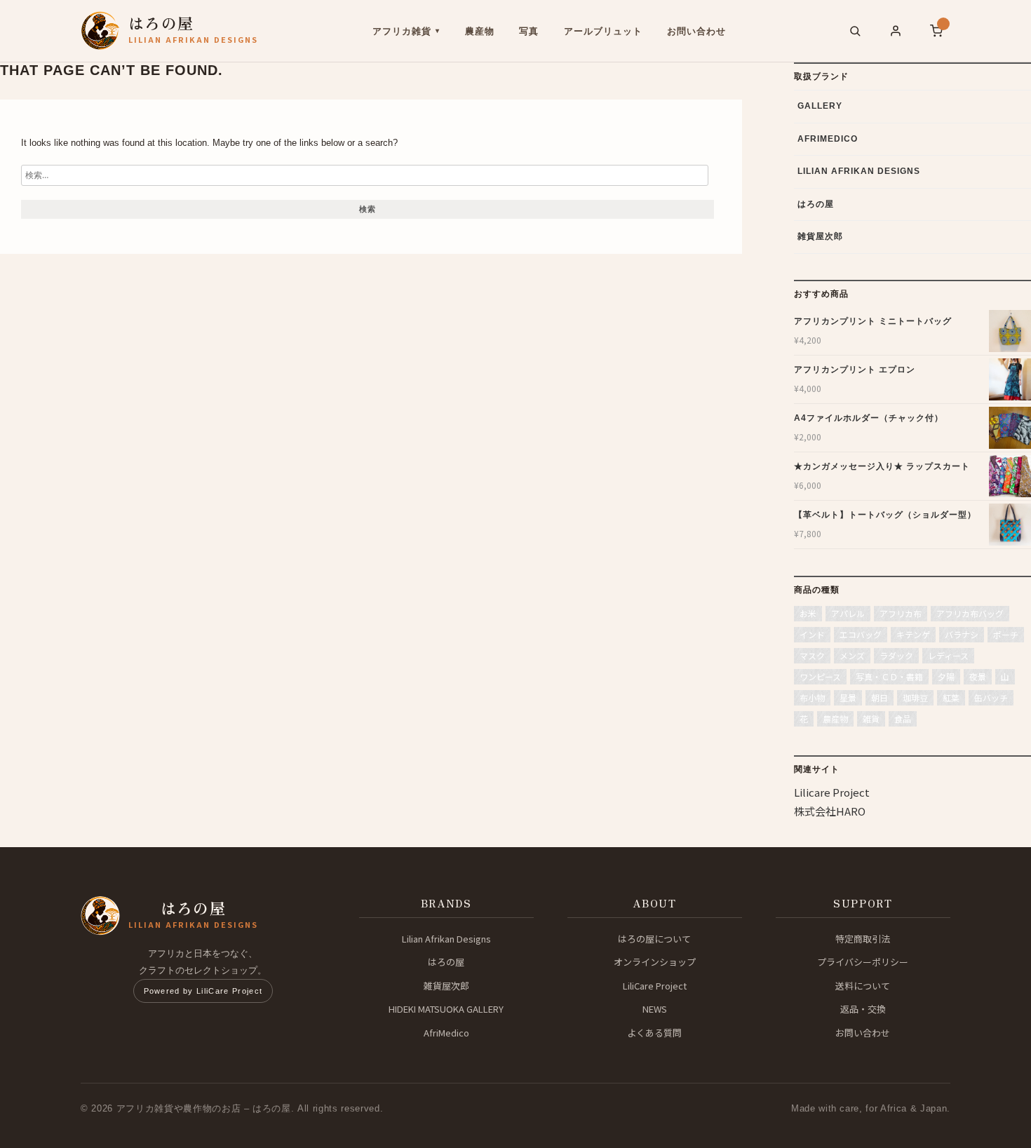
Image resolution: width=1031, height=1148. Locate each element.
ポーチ (1005, 634)
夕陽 (946, 676)
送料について (862, 985)
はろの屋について (654, 938)
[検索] (855, 31)
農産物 (479, 31)
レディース (948, 655)
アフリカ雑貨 (401, 31)
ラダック (896, 655)
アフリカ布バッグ (970, 613)
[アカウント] (896, 31)
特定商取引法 (862, 938)
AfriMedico (827, 139)
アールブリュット (603, 31)
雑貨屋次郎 (820, 236)
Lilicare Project (832, 792)
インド (812, 634)
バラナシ (961, 634)
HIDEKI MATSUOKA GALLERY (446, 1008)
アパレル (848, 613)
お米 (808, 613)
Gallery (819, 106)
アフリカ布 (901, 613)
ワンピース (820, 676)
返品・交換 (863, 1008)
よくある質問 (654, 1032)
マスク (812, 655)
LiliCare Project (655, 985)
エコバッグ (861, 634)
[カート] (936, 31)
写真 (529, 31)
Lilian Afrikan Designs (858, 171)
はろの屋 (815, 204)
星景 (848, 697)
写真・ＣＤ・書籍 (889, 676)
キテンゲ (913, 634)
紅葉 (951, 697)
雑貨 (871, 718)
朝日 (879, 697)
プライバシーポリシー (862, 961)
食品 (902, 718)
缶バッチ (991, 697)
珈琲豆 (915, 697)
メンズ (852, 655)
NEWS (654, 1008)
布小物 (812, 697)
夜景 (977, 676)
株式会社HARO (829, 811)
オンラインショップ (655, 961)
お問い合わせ (696, 31)
